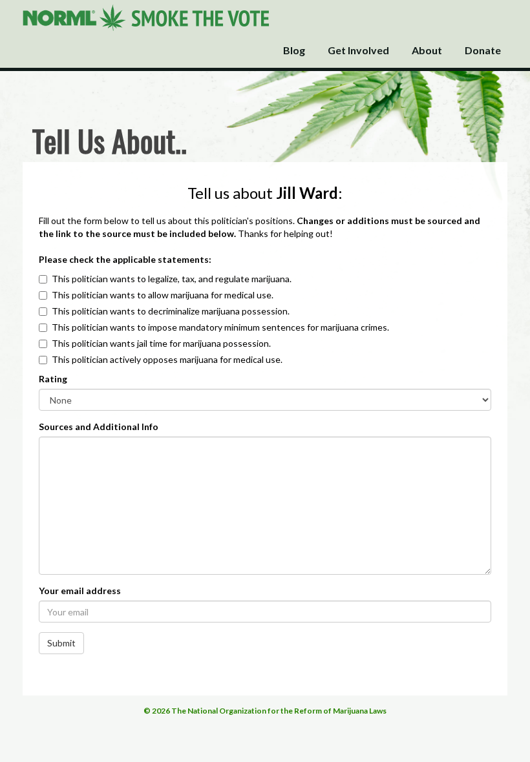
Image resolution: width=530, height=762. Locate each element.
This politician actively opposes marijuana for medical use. (167, 359)
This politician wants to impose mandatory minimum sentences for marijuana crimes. (220, 327)
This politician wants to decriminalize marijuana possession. (171, 310)
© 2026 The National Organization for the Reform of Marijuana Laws (265, 711)
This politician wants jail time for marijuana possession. (161, 343)
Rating (53, 378)
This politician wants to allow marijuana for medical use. (162, 294)
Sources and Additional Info (98, 426)
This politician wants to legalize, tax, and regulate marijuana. (172, 278)
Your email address (80, 590)
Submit (61, 642)
